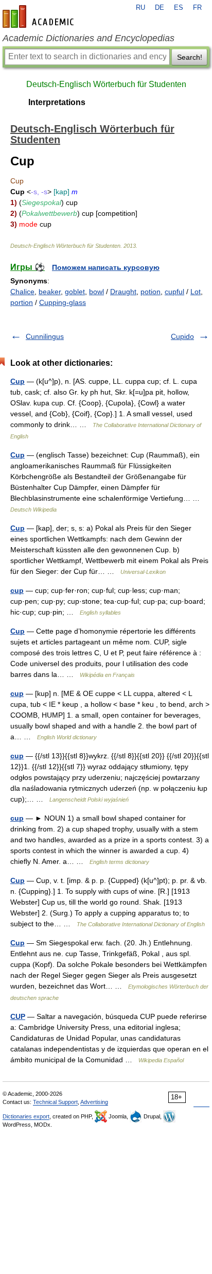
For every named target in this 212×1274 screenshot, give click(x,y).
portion (21, 302)
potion (150, 291)
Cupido (182, 336)
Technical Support (55, 1102)
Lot (195, 291)
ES (178, 7)
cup (17, 590)
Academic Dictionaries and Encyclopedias (88, 38)
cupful (174, 291)
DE (159, 7)
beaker (50, 291)
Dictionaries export (26, 1116)
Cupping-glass (62, 302)
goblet (75, 291)
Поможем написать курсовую (106, 267)
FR (197, 7)
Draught (123, 291)
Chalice (22, 291)
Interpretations (56, 102)
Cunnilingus (45, 336)
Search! (189, 57)
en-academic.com (40, 16)
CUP (17, 1016)
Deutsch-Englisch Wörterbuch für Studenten (106, 84)
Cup (17, 381)
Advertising (94, 1102)
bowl (96, 291)
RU (140, 7)
